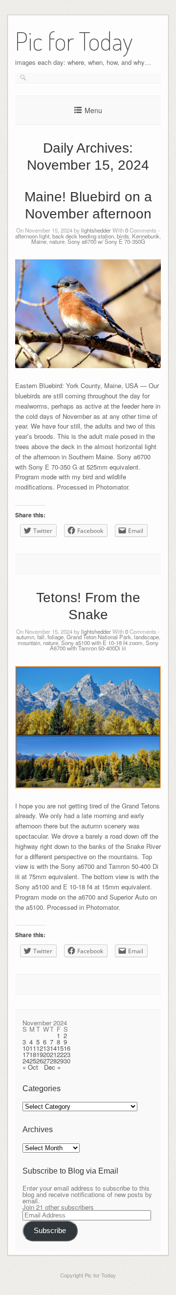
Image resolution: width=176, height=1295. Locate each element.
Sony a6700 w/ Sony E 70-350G (106, 241)
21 (53, 1054)
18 (32, 1054)
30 (67, 1060)
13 (46, 1048)
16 (67, 1048)
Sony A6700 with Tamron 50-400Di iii (104, 645)
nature (57, 241)
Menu (93, 110)
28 (53, 1060)
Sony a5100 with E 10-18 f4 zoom (102, 643)
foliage (55, 637)
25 (32, 1060)
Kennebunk (145, 236)
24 (25, 1060)
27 (46, 1060)
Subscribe (50, 1231)
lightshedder (96, 230)
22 (60, 1054)
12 (39, 1048)
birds (123, 236)
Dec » (52, 1067)
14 (53, 1048)
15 (60, 1048)
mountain (29, 643)
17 (25, 1054)
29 (60, 1060)
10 (25, 1048)
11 (32, 1048)
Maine (38, 241)
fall (40, 637)
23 (67, 1054)
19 (39, 1054)
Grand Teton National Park (98, 637)
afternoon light (32, 236)
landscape (146, 637)
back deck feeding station (83, 236)
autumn (25, 637)
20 (46, 1054)
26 (39, 1060)
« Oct (30, 1067)
